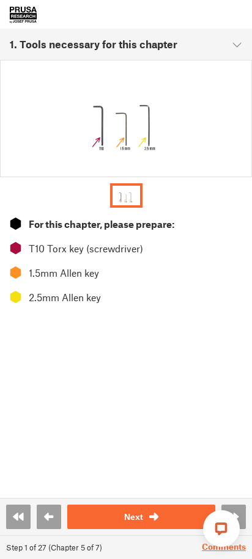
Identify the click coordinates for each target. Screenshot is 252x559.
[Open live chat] (221, 528)
